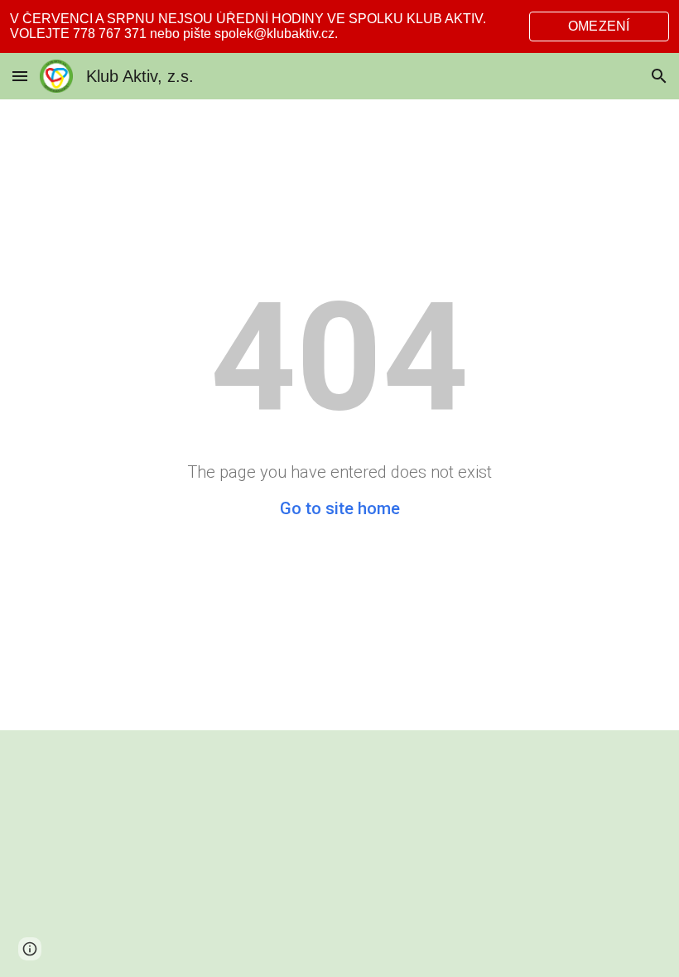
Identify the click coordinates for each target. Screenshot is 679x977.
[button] (20, 76)
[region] (339, 26)
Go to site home (340, 508)
